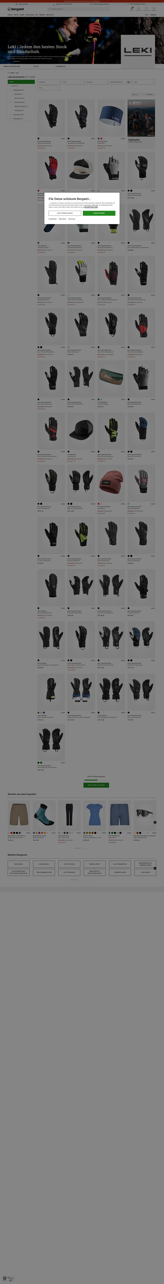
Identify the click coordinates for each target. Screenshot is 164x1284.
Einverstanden (99, 213)
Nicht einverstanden (65, 213)
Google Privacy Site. (91, 207)
